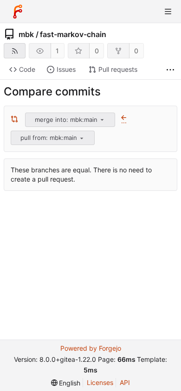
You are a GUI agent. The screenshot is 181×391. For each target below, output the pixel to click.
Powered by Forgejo (90, 348)
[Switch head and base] (14, 119)
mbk (26, 34)
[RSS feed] (15, 50)
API (125, 382)
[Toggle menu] (168, 11)
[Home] (18, 11)
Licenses (100, 382)
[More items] (170, 69)
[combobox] (70, 120)
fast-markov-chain (73, 34)
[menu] (102, 119)
